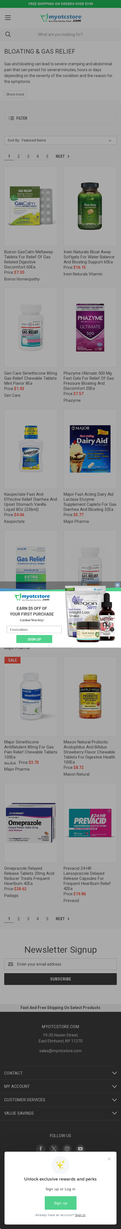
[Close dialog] (118, 585)
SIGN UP (34, 639)
